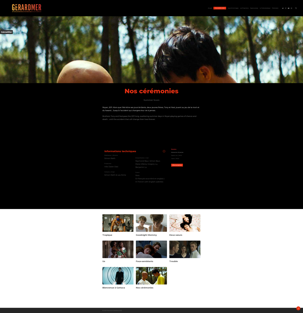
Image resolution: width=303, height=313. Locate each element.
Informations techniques (120, 151)
